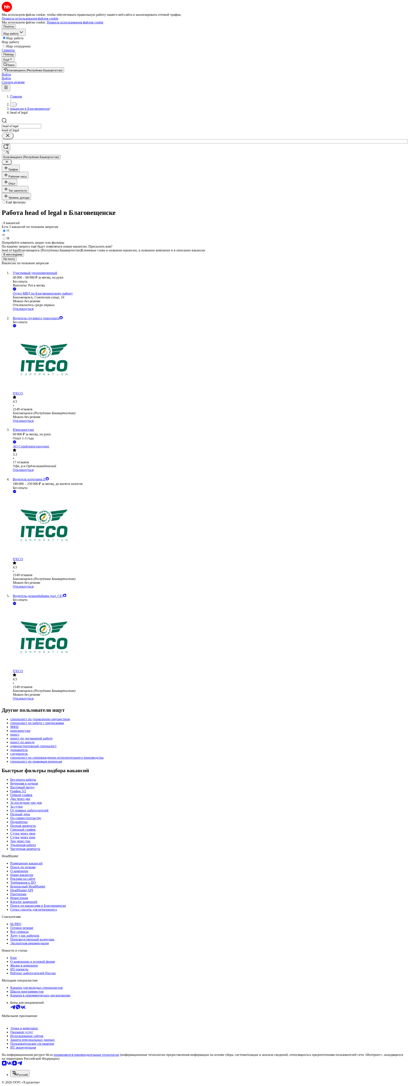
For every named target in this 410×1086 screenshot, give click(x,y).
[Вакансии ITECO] (209, 360)
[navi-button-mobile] (6, 87)
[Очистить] (8, 135)
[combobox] (21, 126)
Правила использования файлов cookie (75, 22)
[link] (9, 64)
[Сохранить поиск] (6, 147)
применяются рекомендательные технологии (86, 1055)
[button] (6, 74)
